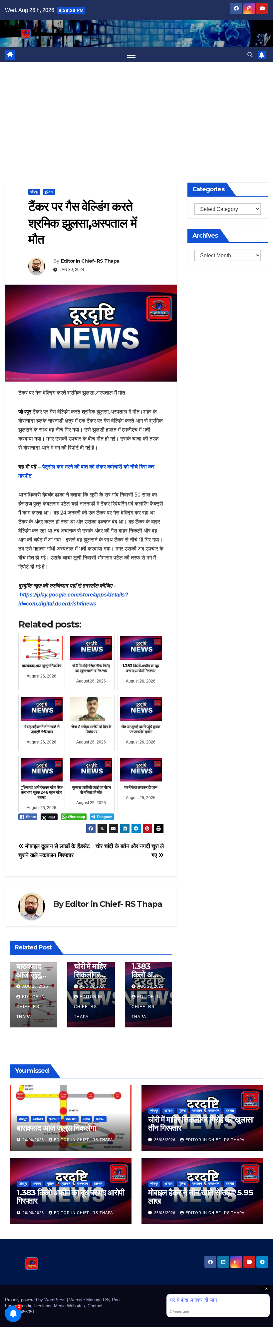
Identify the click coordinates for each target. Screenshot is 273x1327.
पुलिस (182, 1110)
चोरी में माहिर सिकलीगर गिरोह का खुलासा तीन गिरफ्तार (200, 1124)
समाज (86, 1119)
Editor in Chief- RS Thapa (90, 261)
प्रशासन (54, 1119)
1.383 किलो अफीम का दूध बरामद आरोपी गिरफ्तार (70, 1197)
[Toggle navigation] (131, 55)
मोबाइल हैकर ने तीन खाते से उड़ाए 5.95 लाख (200, 1197)
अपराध (168, 1110)
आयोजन (38, 1119)
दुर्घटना (49, 192)
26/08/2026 (34, 1140)
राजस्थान (71, 1119)
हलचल (100, 1119)
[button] (250, 55)
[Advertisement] (136, 112)
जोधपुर (34, 192)
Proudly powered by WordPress (36, 1299)
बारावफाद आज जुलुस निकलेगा (30, 974)
